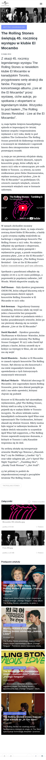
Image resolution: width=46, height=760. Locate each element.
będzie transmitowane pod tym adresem (22, 265)
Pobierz (40, 527)
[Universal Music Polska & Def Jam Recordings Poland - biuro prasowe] (5, 6)
